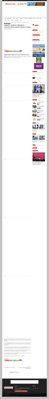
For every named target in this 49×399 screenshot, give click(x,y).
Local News (38, 116)
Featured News (34, 99)
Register (38, 79)
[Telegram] (15, 51)
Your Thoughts (25, 18)
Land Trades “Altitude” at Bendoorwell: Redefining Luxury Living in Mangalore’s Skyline (40, 111)
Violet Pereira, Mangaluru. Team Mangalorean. (37, 164)
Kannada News (12, 22)
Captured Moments (35, 150)
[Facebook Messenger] (14, 51)
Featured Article (35, 82)
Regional (34, 18)
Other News (21, 18)
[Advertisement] (24, 11)
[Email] (11, 51)
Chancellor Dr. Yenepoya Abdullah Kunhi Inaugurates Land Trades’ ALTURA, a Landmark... (41, 115)
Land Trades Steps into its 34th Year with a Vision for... (42, 130)
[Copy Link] (12, 51)
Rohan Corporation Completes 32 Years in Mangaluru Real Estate (41, 118)
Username (34, 74)
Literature (12, 20)
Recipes (14, 18)
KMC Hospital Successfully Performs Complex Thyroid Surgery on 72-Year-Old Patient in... (35, 141)
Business (40, 18)
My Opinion (8, 20)
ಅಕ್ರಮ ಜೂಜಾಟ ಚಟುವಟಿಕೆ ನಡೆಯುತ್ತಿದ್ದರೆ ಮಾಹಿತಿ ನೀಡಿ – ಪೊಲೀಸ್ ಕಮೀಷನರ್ (24, 368)
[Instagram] (43, 0)
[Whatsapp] (17, 51)
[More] (18, 51)
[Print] (9, 51)
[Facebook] (41, 0)
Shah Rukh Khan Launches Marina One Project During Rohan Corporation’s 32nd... (38, 95)
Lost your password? (39, 78)
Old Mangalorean (30, 18)
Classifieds (38, 112)
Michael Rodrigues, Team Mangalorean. (14, 372)
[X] (44, 0)
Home (5, 18)
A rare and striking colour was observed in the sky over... (38, 163)
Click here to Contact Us (17, 391)
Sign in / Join (16, 0)
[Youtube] (8, 51)
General (5, 20)
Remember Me (39, 77)
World (20, 20)
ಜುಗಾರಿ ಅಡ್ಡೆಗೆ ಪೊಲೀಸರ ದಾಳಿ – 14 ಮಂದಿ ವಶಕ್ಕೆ (9, 367)
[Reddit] (5, 51)
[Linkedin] (6, 51)
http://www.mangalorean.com (12, 373)
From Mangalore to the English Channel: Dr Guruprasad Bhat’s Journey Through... (40, 106)
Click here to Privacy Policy (24, 391)
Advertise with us (35, 30)
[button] (44, 18)
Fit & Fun (17, 18)
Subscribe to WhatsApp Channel (36, 37)
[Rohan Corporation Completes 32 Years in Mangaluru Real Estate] (34, 119)
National (37, 18)
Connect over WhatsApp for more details (38, 32)
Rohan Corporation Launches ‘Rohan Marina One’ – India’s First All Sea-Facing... (42, 141)
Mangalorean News (9, 18)
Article (33, 92)
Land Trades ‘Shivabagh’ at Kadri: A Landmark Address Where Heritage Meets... (41, 102)
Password (34, 75)
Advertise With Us (17, 20)
